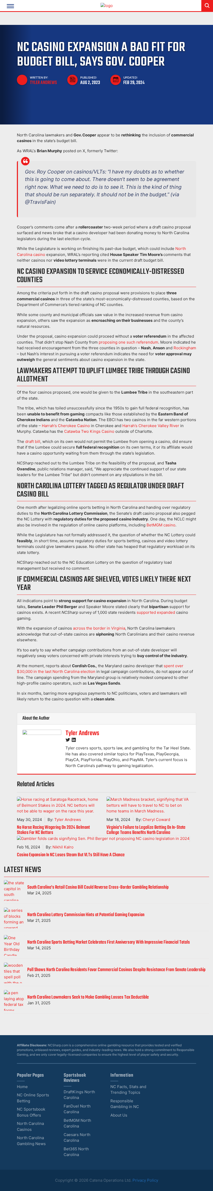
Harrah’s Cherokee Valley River (150, 425)
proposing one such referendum (128, 342)
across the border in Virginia (99, 628)
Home (22, 1086)
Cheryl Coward (156, 819)
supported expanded (156, 612)
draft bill (32, 441)
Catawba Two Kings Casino (89, 431)
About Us (118, 1115)
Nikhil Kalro (63, 847)
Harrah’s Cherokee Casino (66, 425)
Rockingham (185, 347)
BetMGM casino (161, 525)
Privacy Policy (145, 1180)
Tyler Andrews (43, 82)
